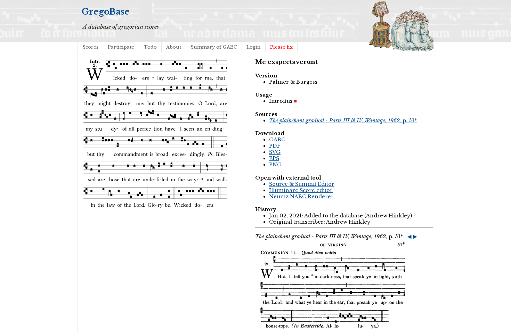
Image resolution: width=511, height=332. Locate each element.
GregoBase (106, 12)
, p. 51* (343, 120)
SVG (275, 152)
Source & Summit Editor (301, 184)
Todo (150, 47)
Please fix (281, 47)
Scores (90, 47)
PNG (275, 164)
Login (253, 47)
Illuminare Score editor (301, 190)
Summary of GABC (213, 47)
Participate (121, 47)
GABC (277, 139)
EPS (274, 158)
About (173, 47)
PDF (275, 146)
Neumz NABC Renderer (301, 196)
